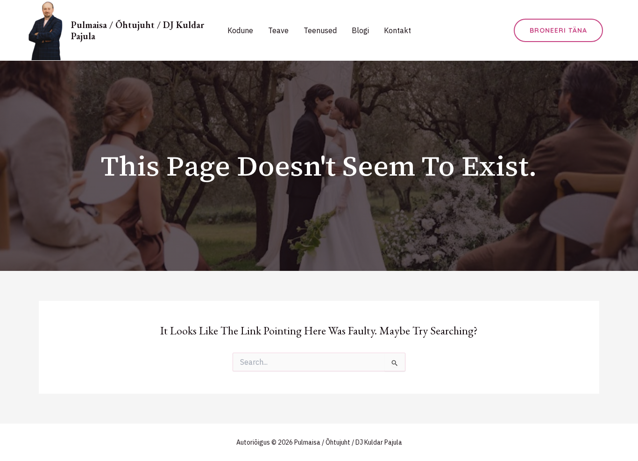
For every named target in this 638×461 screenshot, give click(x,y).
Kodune (240, 30)
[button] (558, 30)
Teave (278, 30)
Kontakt (397, 30)
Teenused (320, 30)
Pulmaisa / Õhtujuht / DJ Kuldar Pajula (137, 30)
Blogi (360, 30)
